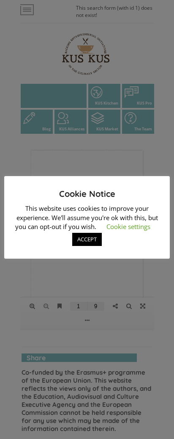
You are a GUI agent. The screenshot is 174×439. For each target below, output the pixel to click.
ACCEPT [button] (87, 239)
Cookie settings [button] (128, 226)
